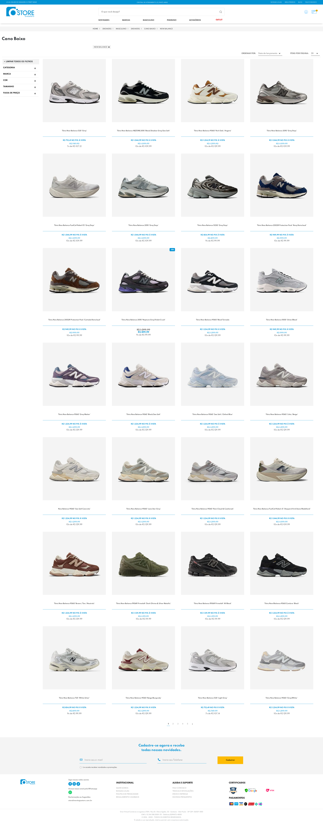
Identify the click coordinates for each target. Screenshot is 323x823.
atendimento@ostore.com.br (80, 800)
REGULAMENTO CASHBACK (127, 797)
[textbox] (145, 11)
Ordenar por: (248, 53)
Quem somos (122, 788)
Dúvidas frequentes (182, 797)
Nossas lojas (276, 2)
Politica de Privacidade (127, 794)
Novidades (103, 20)
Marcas (126, 20)
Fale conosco (311, 2)
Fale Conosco (179, 788)
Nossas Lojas (122, 791)
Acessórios (195, 20)
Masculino (148, 20)
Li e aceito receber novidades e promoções (100, 767)
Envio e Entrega (180, 794)
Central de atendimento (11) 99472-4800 (152, 2)
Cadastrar (230, 760)
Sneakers (106, 29)
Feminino (171, 20)
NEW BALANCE (166, 29)
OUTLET (219, 20)
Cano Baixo (150, 29)
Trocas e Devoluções (182, 791)
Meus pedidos (290, 2)
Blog (300, 2)
